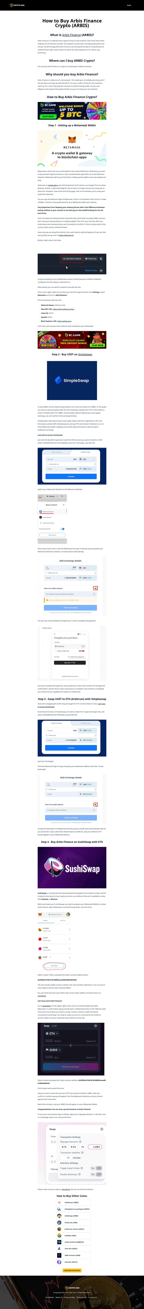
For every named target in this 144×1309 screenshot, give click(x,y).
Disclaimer (66, 1189)
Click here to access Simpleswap (50, 435)
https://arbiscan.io (64, 321)
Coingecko (42, 996)
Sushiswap (46, 1006)
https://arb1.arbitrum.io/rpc (63, 309)
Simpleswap (85, 354)
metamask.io (53, 185)
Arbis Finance (71, 35)
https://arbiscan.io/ (66, 235)
